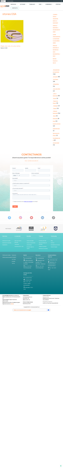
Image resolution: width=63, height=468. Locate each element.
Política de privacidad (7, 257)
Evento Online (56, 123)
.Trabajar (55, 105)
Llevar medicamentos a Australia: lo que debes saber (56, 39)
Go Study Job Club (42, 240)
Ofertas (58, 4)
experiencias (56, 128)
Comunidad (48, 4)
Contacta (15, 8)
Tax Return (17, 244)
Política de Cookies (6, 255)
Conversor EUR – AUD (19, 246)
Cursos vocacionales (31, 242)
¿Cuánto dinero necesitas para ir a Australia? (55, 19)
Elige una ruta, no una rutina (10, 46)
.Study (54, 98)
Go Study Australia (10, 1)
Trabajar (32, 4)
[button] (61, 1)
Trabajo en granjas (42, 246)
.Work (54, 116)
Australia (55, 118)
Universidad (56, 143)
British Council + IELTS (55, 61)
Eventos (52, 242)
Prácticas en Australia (43, 248)
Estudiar (22, 4)
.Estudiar (55, 76)
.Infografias (56, 84)
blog (54, 121)
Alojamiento (4, 244)
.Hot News (55, 79)
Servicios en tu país (6, 240)
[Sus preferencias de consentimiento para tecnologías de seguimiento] (61, 466)
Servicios (13, 4)
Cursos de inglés (30, 240)
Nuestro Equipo (54, 246)
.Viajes (54, 108)
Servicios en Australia (6, 242)
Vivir (40, 4)
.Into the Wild (56, 89)
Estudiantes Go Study (55, 244)
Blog (52, 240)
